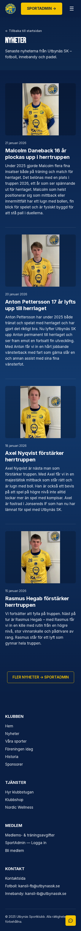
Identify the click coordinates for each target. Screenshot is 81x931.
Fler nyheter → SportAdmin (41, 677)
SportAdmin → (41, 8)
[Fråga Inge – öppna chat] (70, 920)
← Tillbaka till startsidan (23, 31)
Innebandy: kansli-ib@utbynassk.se (35, 893)
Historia (11, 757)
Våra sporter (16, 741)
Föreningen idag (19, 749)
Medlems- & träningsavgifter (30, 835)
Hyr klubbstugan (19, 792)
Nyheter (12, 734)
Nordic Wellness (19, 807)
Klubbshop (14, 800)
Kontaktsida (15, 878)
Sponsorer (14, 764)
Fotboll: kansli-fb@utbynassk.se (32, 886)
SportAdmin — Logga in (25, 843)
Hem (9, 726)
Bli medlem (14, 850)
